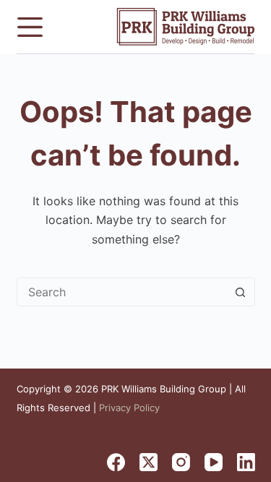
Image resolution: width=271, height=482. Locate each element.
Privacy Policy (129, 407)
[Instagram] (181, 462)
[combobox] (122, 291)
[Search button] (240, 292)
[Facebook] (116, 462)
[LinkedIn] (246, 462)
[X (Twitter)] (148, 462)
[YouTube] (214, 462)
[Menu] (30, 27)
